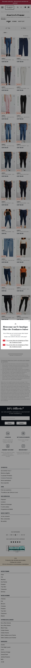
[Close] (29, 321)
